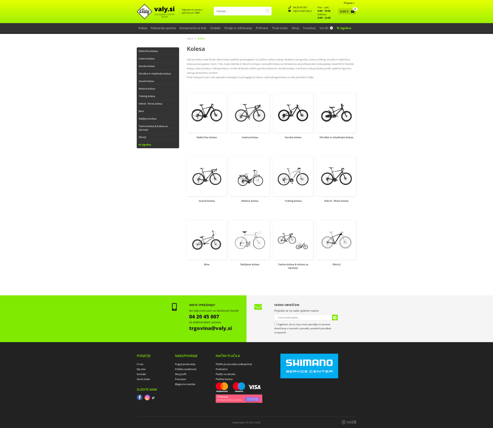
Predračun (222, 369)
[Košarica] (346, 11)
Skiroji (295, 28)
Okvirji (142, 137)
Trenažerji (309, 28)
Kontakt (141, 374)
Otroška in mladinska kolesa (155, 73)
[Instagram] (147, 398)
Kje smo (141, 369)
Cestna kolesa (146, 58)
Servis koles (143, 379)
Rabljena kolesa (147, 118)
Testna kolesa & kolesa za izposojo (153, 127)
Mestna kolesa (147, 88)
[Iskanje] (267, 11)
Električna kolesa (148, 51)
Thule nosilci (280, 28)
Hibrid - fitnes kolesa (150, 103)
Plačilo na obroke (225, 374)
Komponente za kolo (193, 28)
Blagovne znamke (185, 384)
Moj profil (180, 374)
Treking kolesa (147, 96)
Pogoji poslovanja (185, 364)
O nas (140, 364)
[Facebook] (140, 398)
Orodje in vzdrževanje (238, 28)
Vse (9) (324, 28)
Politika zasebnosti (185, 369)
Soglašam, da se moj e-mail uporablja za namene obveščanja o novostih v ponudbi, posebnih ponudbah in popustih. (302, 328)
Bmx (141, 111)
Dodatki (215, 28)
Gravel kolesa (146, 81)
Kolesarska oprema (163, 28)
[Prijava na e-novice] (335, 317)
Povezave (180, 379)
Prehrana (262, 28)
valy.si (190, 38)
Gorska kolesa (147, 66)
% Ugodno (344, 28)
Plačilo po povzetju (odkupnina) (234, 364)
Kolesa (143, 28)
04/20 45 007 (300, 7)
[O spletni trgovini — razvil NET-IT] (349, 422)
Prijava (349, 3)
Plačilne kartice (224, 379)
